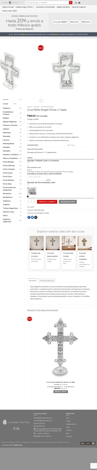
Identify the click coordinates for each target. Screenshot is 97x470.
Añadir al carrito (47, 202)
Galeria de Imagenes (79, 7)
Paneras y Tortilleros (10, 154)
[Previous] (28, 400)
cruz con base (38, 213)
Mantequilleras (8, 143)
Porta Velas (7, 184)
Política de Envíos (63, 442)
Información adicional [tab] (47, 280)
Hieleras (6, 129)
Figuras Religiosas (10, 122)
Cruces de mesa (47, 106)
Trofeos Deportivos (10, 208)
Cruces (5, 104)
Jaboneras (7, 133)
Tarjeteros (7, 201)
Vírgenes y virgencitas (7, 220)
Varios (5, 215)
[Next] (46, 100)
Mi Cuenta (69, 436)
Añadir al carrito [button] (61, 391)
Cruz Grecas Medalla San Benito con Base (60, 382)
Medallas (6, 147)
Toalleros (6, 204)
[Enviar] (70, 2)
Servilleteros (7, 197)
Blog (67, 433)
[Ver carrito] (79, 2)
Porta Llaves (8, 173)
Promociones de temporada (9, 189)
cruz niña (46, 213)
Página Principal (8, 7)
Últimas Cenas (8, 212)
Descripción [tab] (33, 280)
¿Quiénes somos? (71, 424)
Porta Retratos (8, 180)
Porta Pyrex (7, 176)
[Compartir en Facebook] (29, 217)
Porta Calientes (9, 165)
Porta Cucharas (9, 169)
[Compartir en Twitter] (32, 217)
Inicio (29, 106)
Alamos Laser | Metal (9, 11)
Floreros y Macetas (10, 125)
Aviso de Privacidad (7, 442)
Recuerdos (7, 193)
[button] (76, 2)
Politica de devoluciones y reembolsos (44, 442)
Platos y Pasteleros (10, 158)
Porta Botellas (8, 162)
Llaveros (6, 140)
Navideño (6, 151)
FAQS (67, 427)
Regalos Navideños (63, 7)
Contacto (69, 430)
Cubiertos (6, 108)
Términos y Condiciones (23, 442)
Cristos (5, 99)
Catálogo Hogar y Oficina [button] (24, 7)
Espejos (6, 118)
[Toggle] (18, 103)
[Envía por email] (35, 217)
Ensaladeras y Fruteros (8, 113)
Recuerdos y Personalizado (45, 7)
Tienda (68, 421)
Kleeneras (6, 136)
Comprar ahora (68, 202)
